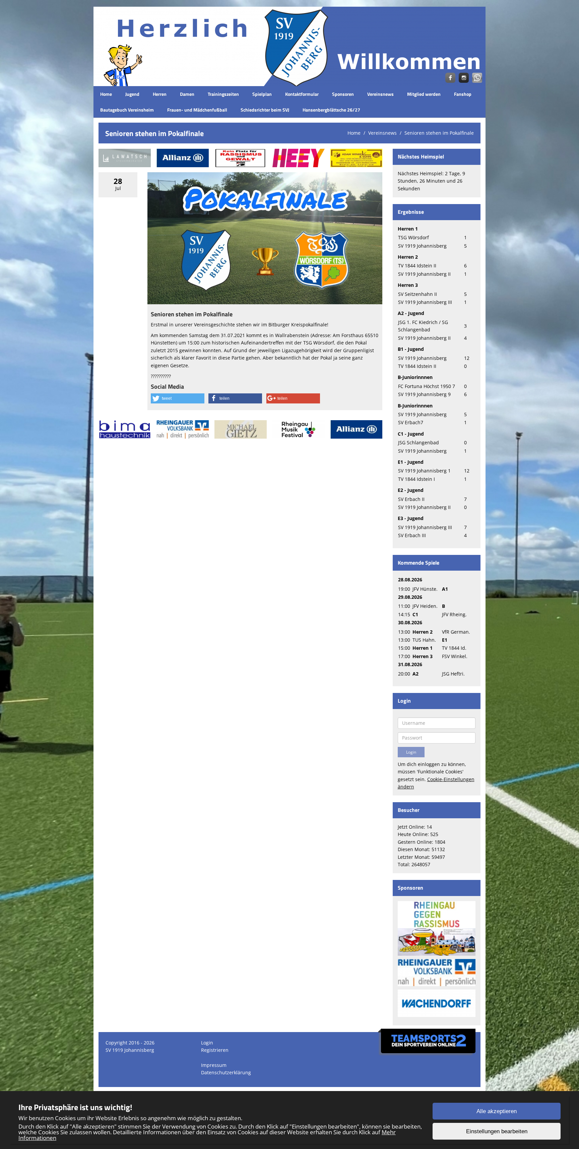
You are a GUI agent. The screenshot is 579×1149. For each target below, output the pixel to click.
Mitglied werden (424, 94)
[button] (177, 398)
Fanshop (462, 94)
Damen (187, 94)
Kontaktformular (302, 94)
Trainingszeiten (223, 94)
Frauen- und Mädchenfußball (197, 109)
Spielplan (262, 94)
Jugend (132, 94)
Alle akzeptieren (496, 1111)
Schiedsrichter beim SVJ (265, 109)
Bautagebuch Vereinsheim (127, 109)
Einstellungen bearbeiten (496, 1131)
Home (106, 94)
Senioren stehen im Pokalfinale (439, 133)
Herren (160, 94)
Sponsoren (343, 94)
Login (207, 1042)
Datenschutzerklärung (226, 1072)
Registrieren (215, 1050)
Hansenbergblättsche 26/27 (331, 109)
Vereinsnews (380, 94)
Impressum (214, 1065)
